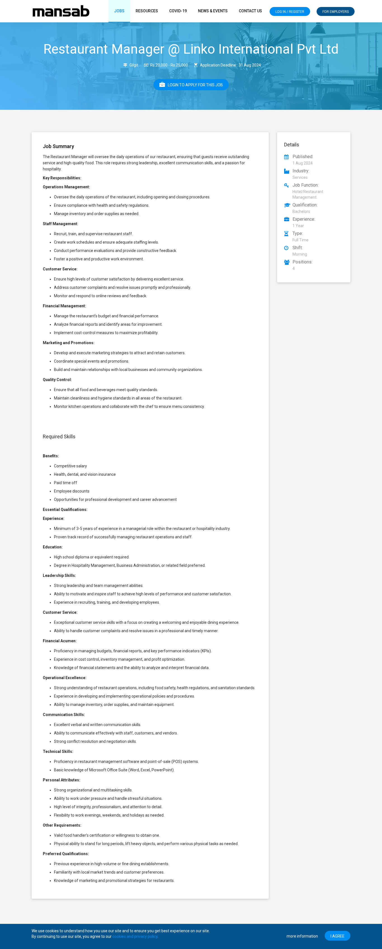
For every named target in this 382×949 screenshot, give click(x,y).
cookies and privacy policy (134, 936)
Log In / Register (289, 12)
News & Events (213, 11)
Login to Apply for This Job (195, 85)
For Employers (335, 12)
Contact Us (250, 11)
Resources (147, 11)
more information (302, 936)
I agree (338, 936)
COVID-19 (178, 11)
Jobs (119, 11)
